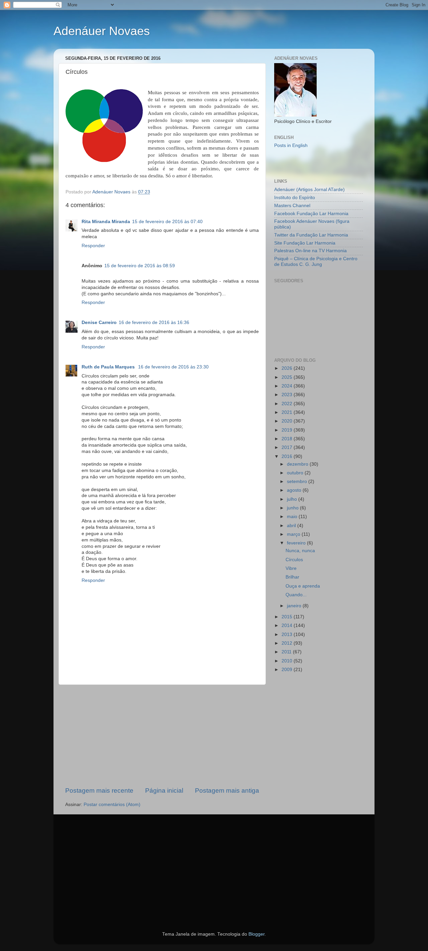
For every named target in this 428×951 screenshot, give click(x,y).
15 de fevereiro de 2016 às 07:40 (167, 221)
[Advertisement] (162, 735)
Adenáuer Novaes (102, 31)
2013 (288, 634)
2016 (288, 456)
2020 (288, 421)
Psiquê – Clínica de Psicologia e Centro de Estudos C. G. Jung (315, 261)
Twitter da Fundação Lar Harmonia (311, 234)
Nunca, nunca (300, 550)
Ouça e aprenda (303, 586)
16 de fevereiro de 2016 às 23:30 (173, 366)
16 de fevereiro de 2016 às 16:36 (154, 322)
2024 (288, 385)
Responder (93, 245)
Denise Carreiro (99, 322)
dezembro (298, 464)
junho (293, 507)
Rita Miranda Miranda (106, 221)
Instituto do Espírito (294, 197)
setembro (297, 481)
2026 (288, 368)
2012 (288, 643)
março (294, 534)
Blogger (256, 934)
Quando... (296, 594)
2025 (288, 377)
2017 (288, 447)
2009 (288, 669)
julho (292, 499)
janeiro (295, 605)
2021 (288, 412)
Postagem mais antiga (227, 790)
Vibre (291, 568)
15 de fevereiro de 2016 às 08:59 (139, 265)
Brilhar (292, 577)
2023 (288, 394)
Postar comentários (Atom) (112, 804)
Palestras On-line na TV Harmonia (310, 250)
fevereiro (297, 542)
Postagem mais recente (99, 790)
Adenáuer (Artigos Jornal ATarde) (309, 189)
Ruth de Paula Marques (109, 366)
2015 (288, 616)
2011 (287, 651)
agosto (295, 490)
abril (292, 525)
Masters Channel (292, 205)
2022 (288, 403)
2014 (288, 625)
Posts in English (291, 145)
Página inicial (164, 790)
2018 (288, 438)
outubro (296, 472)
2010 (288, 660)
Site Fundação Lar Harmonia (304, 243)
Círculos (294, 559)
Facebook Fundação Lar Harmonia (311, 213)
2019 (288, 430)
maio (293, 516)
